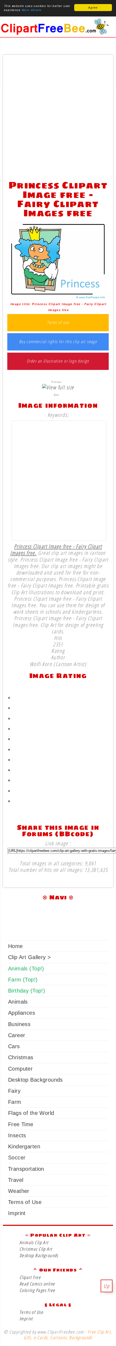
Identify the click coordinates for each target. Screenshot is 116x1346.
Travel (15, 1180)
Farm (14, 1102)
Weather (18, 1191)
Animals (18, 1002)
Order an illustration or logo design (58, 361)
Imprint (17, 1213)
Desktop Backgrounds (35, 1080)
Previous (56, 382)
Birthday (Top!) (26, 991)
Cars (14, 1046)
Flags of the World (31, 1113)
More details (32, 10)
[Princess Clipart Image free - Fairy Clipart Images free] (58, 298)
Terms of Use (25, 1202)
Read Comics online (37, 1284)
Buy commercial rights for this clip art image (58, 341)
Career (16, 1035)
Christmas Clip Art (35, 1249)
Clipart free (30, 1277)
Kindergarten (24, 1146)
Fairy (14, 1091)
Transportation (26, 1169)
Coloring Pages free (37, 1290)
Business (19, 1024)
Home (15, 946)
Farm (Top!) (22, 980)
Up (107, 1286)
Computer (20, 1069)
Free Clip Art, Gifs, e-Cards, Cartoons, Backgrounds (68, 1335)
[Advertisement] (58, 116)
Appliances (21, 1013)
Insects (17, 1135)
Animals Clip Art (34, 1242)
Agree (93, 7)
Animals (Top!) (26, 968)
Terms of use (58, 322)
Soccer (16, 1158)
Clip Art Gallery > (29, 957)
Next (56, 395)
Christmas (20, 1057)
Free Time (20, 1124)
